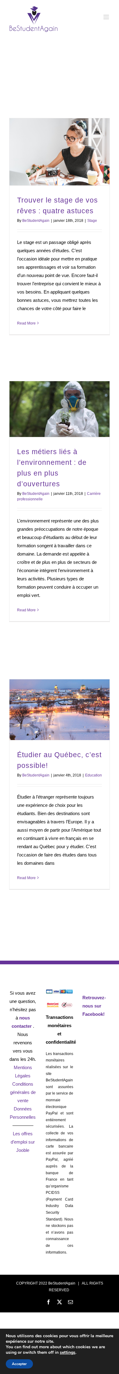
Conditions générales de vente (23, 1092)
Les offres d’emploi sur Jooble (23, 1142)
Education (93, 775)
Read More (26, 323)
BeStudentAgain (35, 220)
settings (67, 1352)
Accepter (19, 1363)
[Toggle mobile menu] (106, 17)
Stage (92, 220)
